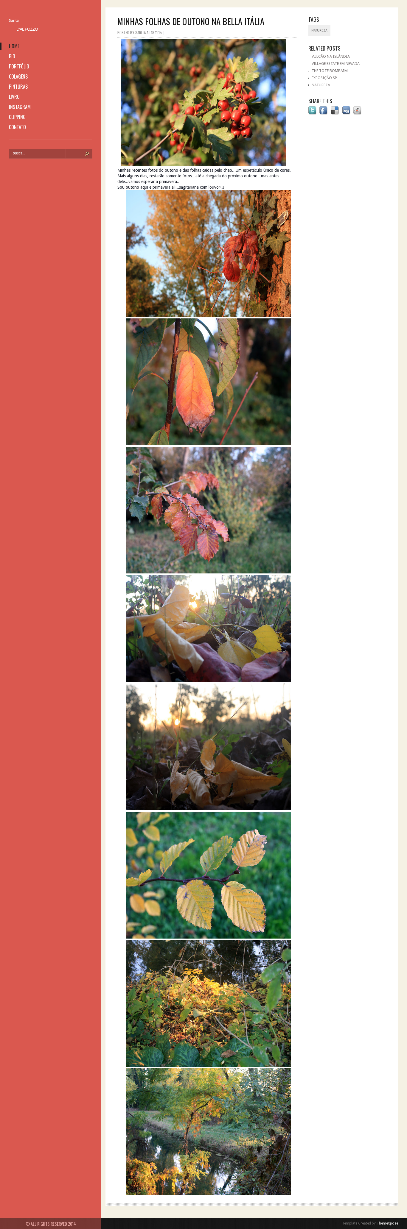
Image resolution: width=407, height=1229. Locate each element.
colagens (18, 76)
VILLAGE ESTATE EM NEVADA (336, 63)
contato (17, 127)
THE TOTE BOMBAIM (330, 70)
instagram (20, 106)
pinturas (18, 86)
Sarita (14, 20)
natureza (319, 30)
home (14, 46)
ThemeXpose (387, 1223)
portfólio (19, 66)
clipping (17, 117)
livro (14, 96)
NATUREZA (321, 85)
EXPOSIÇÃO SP (324, 78)
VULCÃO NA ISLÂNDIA (331, 56)
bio (12, 56)
